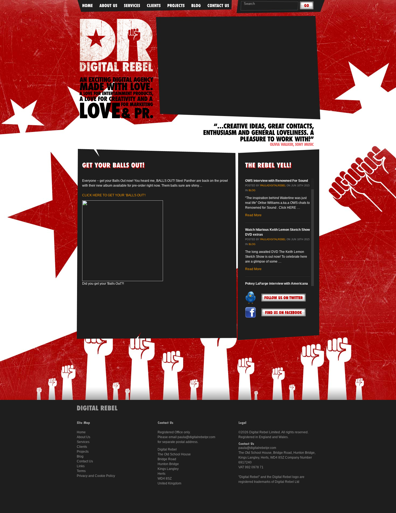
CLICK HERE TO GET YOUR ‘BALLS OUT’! (113, 195)
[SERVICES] (132, 6)
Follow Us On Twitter (283, 298)
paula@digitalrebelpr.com (196, 437)
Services (83, 442)
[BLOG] (196, 6)
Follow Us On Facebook (283, 312)
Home (81, 432)
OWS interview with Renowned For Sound (276, 181)
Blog (252, 190)
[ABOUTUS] (108, 6)
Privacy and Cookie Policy (96, 476)
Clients (82, 447)
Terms (81, 471)
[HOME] (87, 6)
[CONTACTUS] (218, 6)
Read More (253, 215)
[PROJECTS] (176, 6)
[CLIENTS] (154, 6)
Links (81, 466)
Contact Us (85, 461)
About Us (83, 437)
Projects (83, 451)
